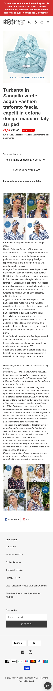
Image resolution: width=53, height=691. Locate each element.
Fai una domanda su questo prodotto (22, 181)
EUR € (33, 643)
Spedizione (19, 135)
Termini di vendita (14, 570)
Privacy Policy (13, 578)
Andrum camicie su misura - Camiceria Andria (30, 678)
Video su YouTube (14, 554)
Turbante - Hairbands (12, 154)
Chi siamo (11, 546)
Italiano (18, 643)
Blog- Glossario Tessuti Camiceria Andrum (26, 585)
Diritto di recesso (14, 562)
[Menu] (48, 22)
